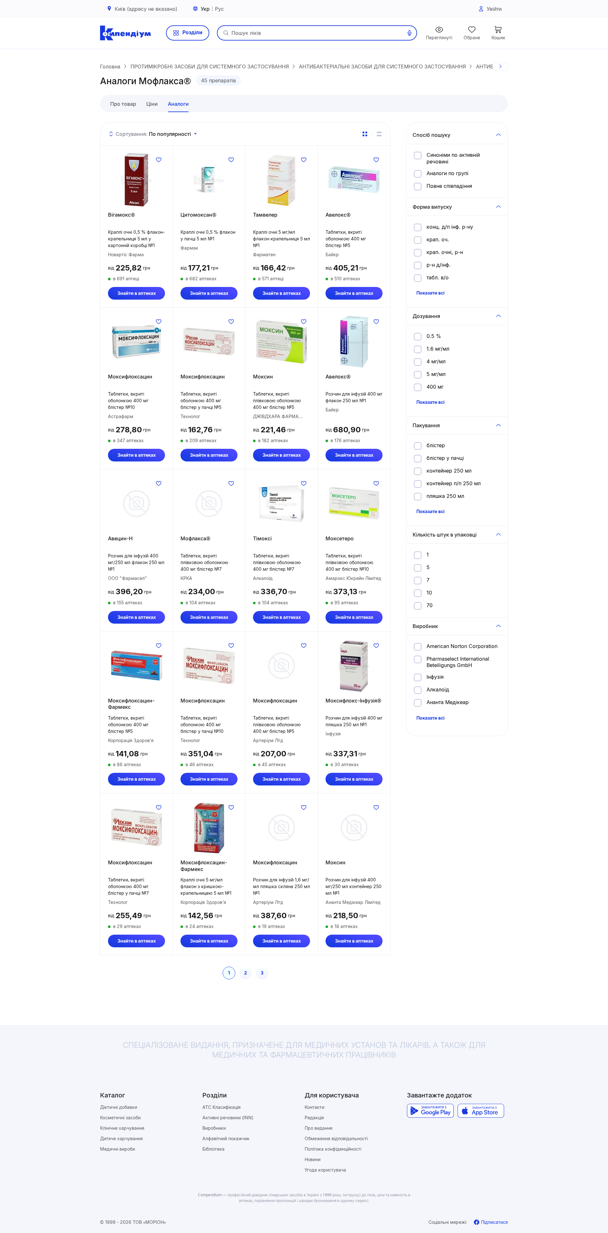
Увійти (494, 9)
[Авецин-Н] (136, 503)
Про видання (318, 1128)
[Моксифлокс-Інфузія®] (354, 665)
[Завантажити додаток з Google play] (430, 1111)
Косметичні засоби (120, 1117)
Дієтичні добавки (118, 1107)
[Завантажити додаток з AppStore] (481, 1111)
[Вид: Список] (379, 134)
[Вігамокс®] (136, 180)
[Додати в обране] (158, 159)
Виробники (214, 1128)
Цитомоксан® (198, 215)
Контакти (314, 1107)
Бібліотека (213, 1149)
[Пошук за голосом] (409, 33)
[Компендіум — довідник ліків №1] (125, 33)
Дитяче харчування (121, 1138)
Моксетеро (340, 538)
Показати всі (430, 293)
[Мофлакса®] (209, 503)
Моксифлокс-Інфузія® (353, 700)
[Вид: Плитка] (364, 134)
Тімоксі (262, 538)
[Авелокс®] (354, 180)
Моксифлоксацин (130, 376)
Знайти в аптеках (136, 293)
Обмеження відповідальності (336, 1138)
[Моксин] (281, 341)
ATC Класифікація (221, 1107)
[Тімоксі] (281, 503)
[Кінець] (500, 66)
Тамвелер (265, 215)
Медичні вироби (117, 1149)
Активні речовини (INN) (227, 1117)
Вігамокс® (121, 215)
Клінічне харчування (122, 1128)
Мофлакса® (195, 538)
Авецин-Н (120, 538)
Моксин (263, 376)
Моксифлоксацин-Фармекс (131, 703)
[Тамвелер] (281, 180)
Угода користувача (325, 1170)
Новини (312, 1159)
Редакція (314, 1117)
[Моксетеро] (354, 503)
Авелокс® (338, 215)
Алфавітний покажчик (226, 1138)
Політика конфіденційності (333, 1149)
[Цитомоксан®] (209, 180)
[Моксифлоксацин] (136, 341)
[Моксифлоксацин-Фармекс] (136, 665)
